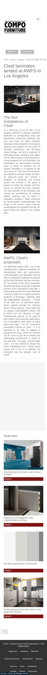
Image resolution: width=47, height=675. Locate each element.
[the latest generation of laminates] (23, 546)
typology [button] (27, 52)
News (22, 666)
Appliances (13, 651)
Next (38, 98)
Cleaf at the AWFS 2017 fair (36, 60)
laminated (20, 60)
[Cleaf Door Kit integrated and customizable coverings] (23, 500)
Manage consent (22, 673)
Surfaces (38, 659)
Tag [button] (4, 632)
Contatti (13, 671)
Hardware (24, 651)
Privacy (3, 673)
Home (6, 60)
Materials (34, 651)
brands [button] (11, 52)
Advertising (32, 671)
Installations (32, 666)
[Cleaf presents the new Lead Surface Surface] (23, 455)
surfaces (13, 60)
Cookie (10, 673)
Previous (6, 98)
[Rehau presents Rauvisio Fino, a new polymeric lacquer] (23, 592)
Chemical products (12, 659)
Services (13, 666)
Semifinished (27, 659)
